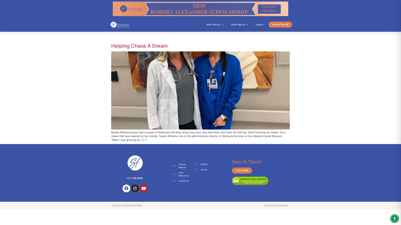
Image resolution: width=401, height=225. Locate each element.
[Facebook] (126, 188)
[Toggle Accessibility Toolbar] (395, 219)
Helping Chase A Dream (139, 46)
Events (259, 24)
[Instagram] (135, 188)
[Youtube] (144, 188)
